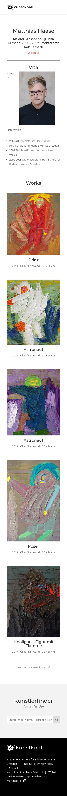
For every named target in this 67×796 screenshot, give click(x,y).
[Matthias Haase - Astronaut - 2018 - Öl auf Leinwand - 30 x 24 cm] (33, 345)
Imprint (27, 763)
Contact (13, 768)
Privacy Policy (45, 763)
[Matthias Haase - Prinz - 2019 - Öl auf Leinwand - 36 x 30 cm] (33, 256)
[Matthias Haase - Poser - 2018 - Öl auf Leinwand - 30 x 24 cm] (33, 542)
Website (33, 53)
